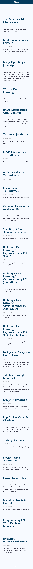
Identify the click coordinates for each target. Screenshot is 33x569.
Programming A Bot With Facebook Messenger (15, 523)
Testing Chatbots (13, 440)
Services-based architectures (11, 459)
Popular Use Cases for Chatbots (16, 418)
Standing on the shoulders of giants (14, 230)
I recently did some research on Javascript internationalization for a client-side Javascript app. (16, 550)
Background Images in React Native (16, 353)
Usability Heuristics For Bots (15, 501)
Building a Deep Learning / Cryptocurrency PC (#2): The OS (15, 304)
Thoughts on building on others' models (15, 238)
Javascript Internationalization (15, 540)
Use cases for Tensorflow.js (11, 189)
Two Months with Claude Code (14, 20)
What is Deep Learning (11, 90)
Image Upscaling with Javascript (16, 63)
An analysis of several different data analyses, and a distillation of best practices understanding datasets (16, 218)
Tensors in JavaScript (15, 134)
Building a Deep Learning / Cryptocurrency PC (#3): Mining (15, 277)
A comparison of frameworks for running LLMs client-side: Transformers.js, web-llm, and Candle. (16, 52)
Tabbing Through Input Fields (14, 376)
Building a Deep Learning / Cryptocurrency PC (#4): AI (15, 251)
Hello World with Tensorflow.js (13, 173)
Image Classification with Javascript (15, 111)
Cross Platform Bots (15, 478)
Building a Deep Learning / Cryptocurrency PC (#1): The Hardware (15, 330)
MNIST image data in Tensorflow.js (16, 153)
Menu (16, 2)
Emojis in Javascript (15, 400)
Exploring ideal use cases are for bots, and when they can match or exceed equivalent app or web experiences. (16, 429)
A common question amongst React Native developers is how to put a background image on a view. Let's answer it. (16, 364)
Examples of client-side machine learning (16, 197)
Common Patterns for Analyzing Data (16, 207)
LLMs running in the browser (15, 41)
